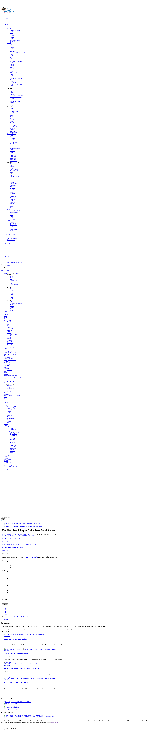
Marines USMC (11, 388)
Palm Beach (13, 196)
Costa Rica (12, 144)
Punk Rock (6, 401)
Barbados (12, 139)
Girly (11, 90)
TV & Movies (13, 132)
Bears (11, 31)
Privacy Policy (54, 722)
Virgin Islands (13, 161)
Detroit (12, 181)
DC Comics (13, 125)
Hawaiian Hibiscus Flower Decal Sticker (17, 683)
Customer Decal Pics (12, 238)
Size (3, 560)
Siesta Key (12, 205)
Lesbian (12, 98)
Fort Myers (13, 185)
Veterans (12, 172)
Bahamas (12, 138)
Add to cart (5, 604)
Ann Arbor (12, 175)
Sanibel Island (13, 202)
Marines (12, 166)
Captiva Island (13, 178)
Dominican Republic (15, 148)
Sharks (11, 63)
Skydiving (12, 226)
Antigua (12, 135)
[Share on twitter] (6, 610)
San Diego (12, 199)
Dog (11, 283)
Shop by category (5, 270)
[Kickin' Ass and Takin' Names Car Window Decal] (15, 709)
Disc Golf (12, 213)
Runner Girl (13, 223)
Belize (11, 141)
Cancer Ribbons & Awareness (17, 77)
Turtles (11, 67)
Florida (12, 182)
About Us (7, 256)
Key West (12, 188)
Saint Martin (13, 158)
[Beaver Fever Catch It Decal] (11, 707)
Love (11, 99)
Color (3, 570)
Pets (11, 58)
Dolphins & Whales (15, 40)
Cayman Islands (14, 142)
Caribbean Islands (11, 134)
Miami (11, 190)
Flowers (12, 81)
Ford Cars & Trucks (15, 82)
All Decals (7, 24)
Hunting (12, 217)
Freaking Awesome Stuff (16, 84)
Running (12, 222)
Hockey (12, 216)
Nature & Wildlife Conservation (18, 53)
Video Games (13, 119)
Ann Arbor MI (10, 350)
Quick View (7, 636)
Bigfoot (12, 74)
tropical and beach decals (32, 557)
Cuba (11, 145)
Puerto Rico (13, 155)
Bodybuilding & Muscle (16, 210)
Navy (11, 168)
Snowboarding (13, 225)
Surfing (12, 227)
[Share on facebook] (5, 608)
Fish (11, 44)
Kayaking (12, 219)
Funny (11, 85)
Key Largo (12, 186)
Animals (9, 28)
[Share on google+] (6, 611)
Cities (5, 348)
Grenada (12, 149)
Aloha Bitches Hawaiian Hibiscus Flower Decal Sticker (21, 668)
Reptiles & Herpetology (16, 61)
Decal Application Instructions (14, 262)
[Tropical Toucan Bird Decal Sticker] (11, 703)
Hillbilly (12, 94)
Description (7, 619)
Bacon (11, 75)
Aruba (11, 136)
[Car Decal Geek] (7, 13)
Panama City (13, 198)
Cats (11, 34)
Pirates (11, 108)
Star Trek (12, 131)
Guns (11, 92)
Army (11, 165)
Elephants (12, 41)
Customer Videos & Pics (11, 234)
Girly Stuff (6, 365)
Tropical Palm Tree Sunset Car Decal (16, 653)
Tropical (12, 118)
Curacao (12, 146)
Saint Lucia (13, 156)
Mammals (12, 51)
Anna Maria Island (14, 176)
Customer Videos (11, 240)
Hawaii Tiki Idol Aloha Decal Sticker (16, 639)
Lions (11, 48)
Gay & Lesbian (14, 87)
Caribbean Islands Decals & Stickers (21, 534)
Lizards (12, 50)
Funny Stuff (7, 357)
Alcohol (12, 71)
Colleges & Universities (16, 78)
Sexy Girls (12, 114)
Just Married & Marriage (16, 97)
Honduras (12, 151)
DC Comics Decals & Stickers (11, 353)
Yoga (11, 230)
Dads (11, 80)
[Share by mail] (6, 614)
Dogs (11, 38)
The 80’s (12, 117)
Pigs (11, 60)
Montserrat (12, 153)
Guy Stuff (6, 368)
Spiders (12, 65)
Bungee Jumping (14, 212)
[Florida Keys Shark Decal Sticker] (17, 702)
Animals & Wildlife (15, 30)
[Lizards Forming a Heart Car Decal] (10, 706)
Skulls (11, 115)
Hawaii (12, 189)
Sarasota (12, 203)
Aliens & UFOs (14, 72)
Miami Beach (13, 192)
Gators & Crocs (14, 45)
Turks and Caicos (14, 159)
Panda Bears (13, 55)
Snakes (12, 64)
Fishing (12, 215)
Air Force (12, 163)
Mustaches (12, 128)
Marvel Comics (14, 126)
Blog (6, 250)
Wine (11, 121)
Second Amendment (15, 171)
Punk (11, 109)
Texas (11, 208)
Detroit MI (9, 351)
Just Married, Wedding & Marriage (12, 377)
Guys (11, 91)
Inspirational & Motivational (17, 95)
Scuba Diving (13, 229)
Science (12, 129)
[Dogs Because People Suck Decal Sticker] (15, 704)
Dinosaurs (12, 37)
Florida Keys (13, 183)
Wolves (12, 68)
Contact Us (10, 260)
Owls (11, 54)
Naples (12, 195)
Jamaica (12, 152)
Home (6, 18)
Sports (8, 209)
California (12, 179)
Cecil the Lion (13, 35)
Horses (12, 47)
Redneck (12, 112)
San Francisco (13, 200)
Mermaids (12, 102)
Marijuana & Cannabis (15, 101)
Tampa (11, 206)
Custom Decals (9, 244)
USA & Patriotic (14, 169)
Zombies (12, 122)
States (5, 425)
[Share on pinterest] (5, 612)
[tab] (77, 619)
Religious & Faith (14, 111)
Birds (11, 33)
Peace (11, 105)
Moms (11, 104)
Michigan (12, 193)
